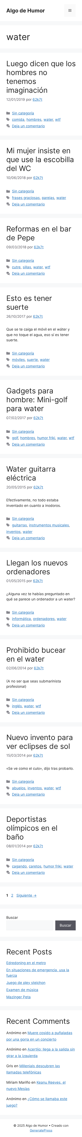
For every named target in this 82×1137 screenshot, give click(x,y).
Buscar (12, 917)
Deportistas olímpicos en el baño (31, 828)
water (48, 119)
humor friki (46, 438)
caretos (35, 866)
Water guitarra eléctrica (31, 473)
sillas (27, 267)
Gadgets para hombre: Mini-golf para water (37, 399)
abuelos (18, 788)
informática (21, 619)
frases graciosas (26, 198)
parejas (48, 198)
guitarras (19, 525)
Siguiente (26, 895)
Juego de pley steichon (25, 983)
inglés (17, 706)
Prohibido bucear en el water (36, 654)
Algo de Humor (25, 10)
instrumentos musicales (49, 525)
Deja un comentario (28, 126)
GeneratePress (41, 1130)
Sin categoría (23, 113)
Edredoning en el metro (26, 963)
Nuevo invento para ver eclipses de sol (39, 742)
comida (18, 119)
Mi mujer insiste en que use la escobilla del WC (40, 159)
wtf (58, 119)
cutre (16, 267)
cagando (19, 866)
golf (15, 438)
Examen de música (22, 990)
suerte (32, 360)
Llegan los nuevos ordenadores (37, 567)
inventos (13, 532)
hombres (33, 119)
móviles (18, 360)
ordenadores (44, 619)
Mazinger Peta (18, 997)
